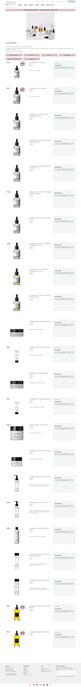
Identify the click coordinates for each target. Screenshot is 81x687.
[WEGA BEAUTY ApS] (11, 2)
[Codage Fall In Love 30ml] (17, 98)
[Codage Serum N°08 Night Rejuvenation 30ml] (17, 279)
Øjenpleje (67, 55)
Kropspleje (32, 59)
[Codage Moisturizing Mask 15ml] (17, 357)
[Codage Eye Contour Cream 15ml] (17, 460)
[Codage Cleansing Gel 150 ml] (17, 512)
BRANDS (20, 5)
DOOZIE (42, 5)
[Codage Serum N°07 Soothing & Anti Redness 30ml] (17, 253)
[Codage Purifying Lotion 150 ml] (17, 589)
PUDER (25, 5)
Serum (32, 55)
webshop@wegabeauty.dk (11, 674)
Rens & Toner (14, 55)
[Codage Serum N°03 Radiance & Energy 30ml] (17, 175)
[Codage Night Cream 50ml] (17, 434)
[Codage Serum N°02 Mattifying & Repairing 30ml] (17, 150)
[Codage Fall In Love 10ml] (17, 72)
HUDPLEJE (31, 5)
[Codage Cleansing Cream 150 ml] (17, 486)
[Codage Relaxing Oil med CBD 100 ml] (17, 615)
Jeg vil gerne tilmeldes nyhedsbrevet (66, 676)
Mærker (25, 667)
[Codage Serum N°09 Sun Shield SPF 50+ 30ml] (17, 305)
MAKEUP (37, 5)
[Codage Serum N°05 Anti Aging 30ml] (17, 227)
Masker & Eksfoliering (14, 59)
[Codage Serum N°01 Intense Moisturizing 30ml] (17, 124)
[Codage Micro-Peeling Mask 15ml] (17, 408)
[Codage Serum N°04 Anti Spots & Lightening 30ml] (17, 201)
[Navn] (65, 672)
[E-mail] (65, 674)
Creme (49, 55)
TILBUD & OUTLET (50, 5)
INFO (64, 67)
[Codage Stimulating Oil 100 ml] (17, 641)
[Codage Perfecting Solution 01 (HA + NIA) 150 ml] (17, 564)
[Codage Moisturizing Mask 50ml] (17, 331)
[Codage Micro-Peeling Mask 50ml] (17, 382)
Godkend (58, 678)
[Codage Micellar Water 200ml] (17, 538)
